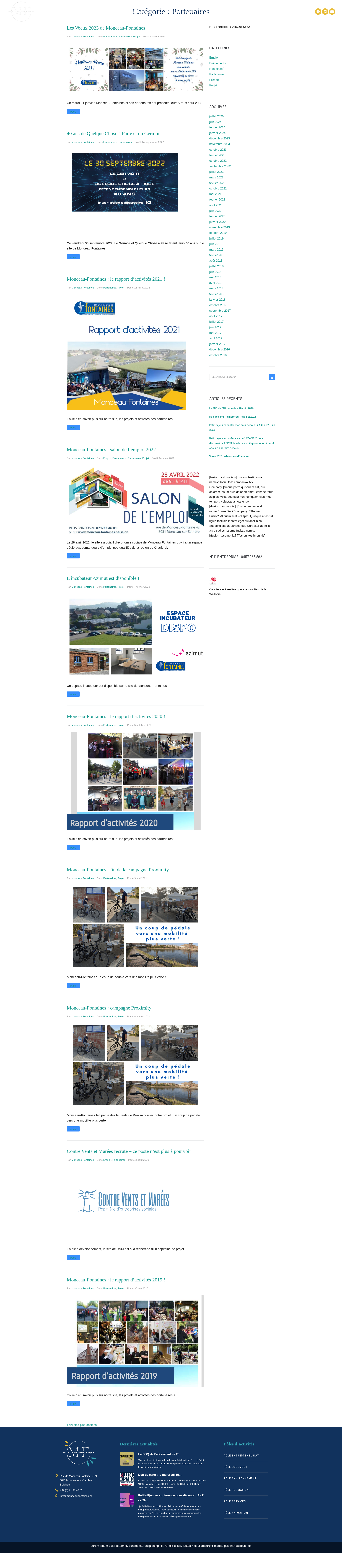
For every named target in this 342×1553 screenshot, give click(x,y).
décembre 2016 (219, 349)
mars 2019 (216, 249)
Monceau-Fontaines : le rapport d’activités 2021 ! (116, 279)
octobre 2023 (218, 149)
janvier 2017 (217, 344)
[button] (135, 11)
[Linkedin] (325, 11)
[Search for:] (238, 377)
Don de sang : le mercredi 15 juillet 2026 (232, 416)
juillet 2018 (216, 266)
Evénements (110, 36)
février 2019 (217, 255)
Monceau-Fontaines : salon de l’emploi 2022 (111, 449)
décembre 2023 (219, 138)
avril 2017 (215, 338)
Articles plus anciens (82, 1425)
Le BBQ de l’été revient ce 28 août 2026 (231, 408)
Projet (136, 36)
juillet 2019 (216, 238)
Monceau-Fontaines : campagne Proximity (109, 1008)
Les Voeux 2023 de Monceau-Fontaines (106, 28)
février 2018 (217, 294)
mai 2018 (215, 277)
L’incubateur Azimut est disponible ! (103, 578)
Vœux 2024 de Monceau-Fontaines (229, 456)
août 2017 (215, 316)
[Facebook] (318, 11)
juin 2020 (215, 210)
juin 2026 (215, 122)
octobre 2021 (218, 188)
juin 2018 (215, 272)
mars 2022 (216, 177)
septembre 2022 (220, 166)
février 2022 (217, 183)
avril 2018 (215, 283)
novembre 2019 (219, 227)
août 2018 (215, 260)
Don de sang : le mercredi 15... (160, 1474)
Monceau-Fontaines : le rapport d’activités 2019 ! (116, 1280)
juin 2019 (215, 244)
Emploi (107, 458)
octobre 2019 (218, 233)
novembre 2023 (219, 144)
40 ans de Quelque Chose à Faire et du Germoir (114, 133)
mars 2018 (216, 288)
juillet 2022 (216, 171)
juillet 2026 (216, 116)
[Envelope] (332, 11)
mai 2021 (215, 194)
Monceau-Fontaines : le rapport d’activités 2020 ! (116, 716)
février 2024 (217, 127)
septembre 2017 (220, 310)
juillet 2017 (216, 321)
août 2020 (215, 205)
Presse (214, 80)
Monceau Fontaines (82, 36)
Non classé (216, 69)
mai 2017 (215, 333)
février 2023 (217, 155)
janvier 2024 (217, 133)
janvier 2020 (217, 221)
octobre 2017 (218, 305)
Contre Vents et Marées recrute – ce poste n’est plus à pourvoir (129, 1151)
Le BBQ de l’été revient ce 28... (160, 1454)
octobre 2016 (218, 355)
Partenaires (125, 36)
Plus (73, 112)
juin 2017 (215, 327)
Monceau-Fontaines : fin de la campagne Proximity (118, 869)
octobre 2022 (218, 160)
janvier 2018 (217, 299)
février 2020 (217, 216)
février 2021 (217, 199)
